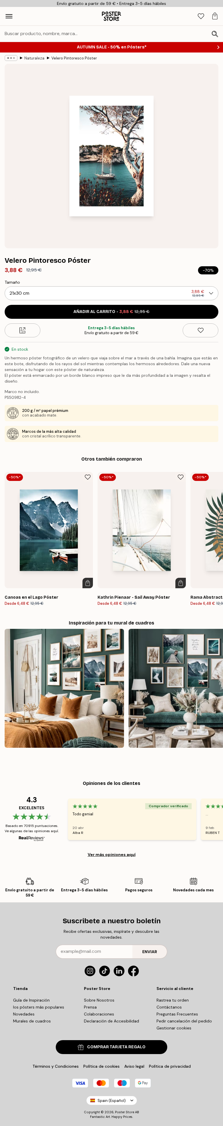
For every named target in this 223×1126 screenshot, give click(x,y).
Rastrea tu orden (173, 1000)
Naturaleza (34, 58)
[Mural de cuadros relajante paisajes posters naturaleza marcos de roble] (64, 688)
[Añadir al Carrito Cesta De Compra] (87, 583)
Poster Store (124, 1112)
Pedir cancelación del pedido (184, 1021)
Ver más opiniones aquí (112, 854)
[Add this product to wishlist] (200, 330)
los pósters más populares (38, 1007)
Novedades (24, 1014)
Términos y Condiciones (56, 1066)
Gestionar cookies (174, 1028)
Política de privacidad (170, 1066)
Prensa (90, 1007)
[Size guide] (22, 330)
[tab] (201, 16)
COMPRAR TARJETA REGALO (116, 1046)
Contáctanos (169, 1007)
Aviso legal (134, 1066)
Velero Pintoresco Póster (74, 58)
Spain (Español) (112, 1100)
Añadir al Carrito (111, 311)
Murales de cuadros (32, 1021)
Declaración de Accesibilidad (111, 1021)
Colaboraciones (99, 1014)
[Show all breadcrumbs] (11, 58)
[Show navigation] (9, 16)
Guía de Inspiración (31, 1000)
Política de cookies (101, 1066)
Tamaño (12, 282)
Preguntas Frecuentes (177, 1014)
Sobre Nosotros (99, 1000)
